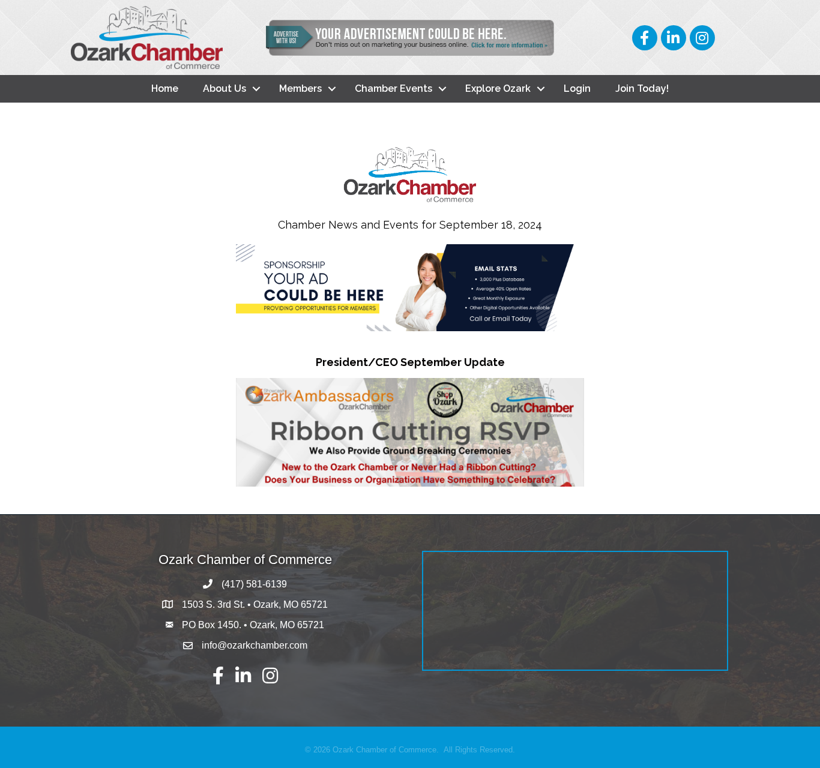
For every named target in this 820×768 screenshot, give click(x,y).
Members (300, 88)
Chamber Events (393, 88)
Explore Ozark (498, 88)
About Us (224, 88)
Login (577, 88)
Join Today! (642, 88)
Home (164, 88)
